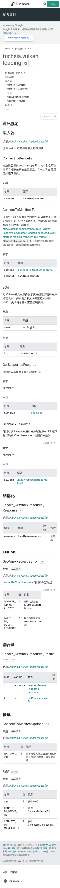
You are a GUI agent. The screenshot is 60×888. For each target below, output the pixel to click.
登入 (52, 4)
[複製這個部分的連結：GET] (11, 802)
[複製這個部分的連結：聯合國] (17, 645)
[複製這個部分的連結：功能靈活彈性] (22, 772)
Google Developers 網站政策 (23, 851)
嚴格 (6, 659)
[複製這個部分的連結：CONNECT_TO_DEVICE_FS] (10, 815)
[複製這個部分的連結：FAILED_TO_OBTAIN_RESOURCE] (7, 632)
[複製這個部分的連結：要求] (11, 183)
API (29, 48)
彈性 (42, 562)
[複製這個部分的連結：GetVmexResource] (33, 424)
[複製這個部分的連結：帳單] (14, 715)
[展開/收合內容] (25, 73)
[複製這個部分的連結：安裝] (12, 287)
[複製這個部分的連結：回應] (11, 338)
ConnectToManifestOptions (35, 269)
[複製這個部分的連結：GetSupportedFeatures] (39, 365)
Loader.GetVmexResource (18, 582)
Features (36, 412)
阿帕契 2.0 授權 (39, 848)
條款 (5, 872)
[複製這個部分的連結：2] (7, 702)
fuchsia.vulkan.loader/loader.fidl (29, 141)
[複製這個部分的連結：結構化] (17, 496)
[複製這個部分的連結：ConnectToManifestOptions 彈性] (53, 724)
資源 (21, 510)
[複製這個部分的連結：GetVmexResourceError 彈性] (48, 562)
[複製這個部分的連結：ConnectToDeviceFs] (36, 159)
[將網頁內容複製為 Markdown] (26, 63)
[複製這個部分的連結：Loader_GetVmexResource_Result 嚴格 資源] (19, 660)
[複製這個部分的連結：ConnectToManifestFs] (39, 210)
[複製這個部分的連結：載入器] (17, 133)
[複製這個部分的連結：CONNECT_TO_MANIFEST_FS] (7, 832)
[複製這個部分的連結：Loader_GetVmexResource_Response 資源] (27, 510)
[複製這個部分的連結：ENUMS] (19, 552)
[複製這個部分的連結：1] (7, 689)
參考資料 (9, 14)
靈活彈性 (14, 772)
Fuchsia (6, 48)
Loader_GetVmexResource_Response (38, 689)
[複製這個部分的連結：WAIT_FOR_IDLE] (12, 757)
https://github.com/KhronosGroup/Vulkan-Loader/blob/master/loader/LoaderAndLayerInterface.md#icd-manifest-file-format (29, 233)
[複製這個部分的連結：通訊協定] (21, 124)
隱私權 (14, 872)
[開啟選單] (5, 4)
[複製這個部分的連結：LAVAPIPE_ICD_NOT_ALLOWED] (7, 612)
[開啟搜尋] (45, 4)
